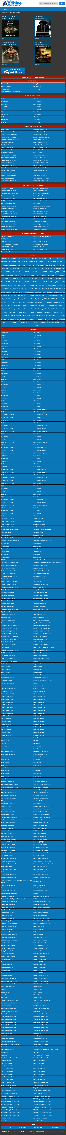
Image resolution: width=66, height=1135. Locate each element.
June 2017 (62, 302)
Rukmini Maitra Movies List (8, 937)
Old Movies (36, 89)
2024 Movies (37, 510)
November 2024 (50, 265)
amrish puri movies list (40, 139)
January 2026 (60, 258)
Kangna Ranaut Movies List (41, 806)
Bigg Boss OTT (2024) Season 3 (10, 636)
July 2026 (13, 258)
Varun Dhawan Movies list (8, 1085)
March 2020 (51, 288)
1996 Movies (4, 354)
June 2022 (30, 278)
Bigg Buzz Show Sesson (40, 636)
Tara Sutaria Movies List (40, 1047)
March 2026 (42, 258)
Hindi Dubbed (5, 89)
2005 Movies (4, 119)
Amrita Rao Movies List (40, 190)
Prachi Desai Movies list (40, 888)
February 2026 (51, 258)
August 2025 (42, 261)
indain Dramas (5, 757)
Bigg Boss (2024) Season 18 (41, 631)
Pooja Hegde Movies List (8, 885)
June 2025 (56, 261)
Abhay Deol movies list (40, 129)
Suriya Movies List (38, 246)
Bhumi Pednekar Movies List (41, 625)
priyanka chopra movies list (9, 216)
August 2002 (5, 322)
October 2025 (24, 261)
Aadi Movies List (38, 518)
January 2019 (34, 295)
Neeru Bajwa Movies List (8, 866)
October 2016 (61, 305)
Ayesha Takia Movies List (8, 195)
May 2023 (4, 275)
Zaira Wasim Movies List (40, 1118)
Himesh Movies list (39, 694)
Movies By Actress (38, 855)
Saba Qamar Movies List (40, 937)
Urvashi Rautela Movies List (9, 1082)
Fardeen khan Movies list (40, 150)
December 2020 (42, 285)
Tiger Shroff (36, 1052)
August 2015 (49, 312)
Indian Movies (5, 759)
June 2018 (30, 299)
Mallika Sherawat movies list (9, 853)
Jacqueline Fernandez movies (41, 201)
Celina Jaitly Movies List (8, 198)
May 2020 (37, 288)
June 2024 (30, 268)
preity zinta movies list (40, 213)
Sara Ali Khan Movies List (8, 956)
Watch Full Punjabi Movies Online (42, 1107)
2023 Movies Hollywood (7, 510)
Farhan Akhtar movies (7, 152)
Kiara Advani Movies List (40, 828)
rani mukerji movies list (40, 216)
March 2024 (51, 268)
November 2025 (15, 261)
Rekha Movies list (6, 219)
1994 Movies (4, 351)
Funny (35, 683)
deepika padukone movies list (42, 198)
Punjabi (35, 893)
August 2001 (35, 322)
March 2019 (17, 295)
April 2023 (10, 275)
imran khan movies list (40, 155)
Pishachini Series (38, 881)
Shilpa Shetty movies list (8, 221)
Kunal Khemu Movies (7, 836)
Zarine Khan (4, 1120)
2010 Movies (37, 112)
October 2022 (61, 275)
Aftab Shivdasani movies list (9, 134)
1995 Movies (37, 351)
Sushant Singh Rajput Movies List (10, 1044)
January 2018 (5, 302)
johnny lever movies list (40, 157)
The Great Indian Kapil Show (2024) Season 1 (46, 1049)
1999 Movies (4, 360)
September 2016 (6, 309)
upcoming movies (6, 1060)
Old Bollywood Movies (7, 872)
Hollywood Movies (38, 716)
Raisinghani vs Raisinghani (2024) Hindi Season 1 (15, 899)
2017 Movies (4, 104)
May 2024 (37, 268)
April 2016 (44, 309)
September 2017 (41, 302)
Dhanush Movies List (7, 241)
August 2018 (16, 299)
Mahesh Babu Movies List (40, 244)
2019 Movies (4, 101)
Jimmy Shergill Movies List (8, 792)
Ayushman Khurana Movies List (42, 623)
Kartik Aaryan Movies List (8, 820)
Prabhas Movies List (7, 246)
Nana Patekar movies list (8, 160)
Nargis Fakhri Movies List (8, 861)
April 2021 (10, 285)
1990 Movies (4, 346)
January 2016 (5, 312)
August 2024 (16, 268)
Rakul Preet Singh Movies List (41, 907)
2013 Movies (4, 109)
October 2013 (24, 319)
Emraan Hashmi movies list (9, 150)
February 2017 (25, 305)
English (35, 661)
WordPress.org (54, 1127)
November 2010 (52, 319)
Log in (9, 1127)
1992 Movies (4, 349)
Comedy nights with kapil (40, 644)
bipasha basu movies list (40, 195)
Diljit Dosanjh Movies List (8, 655)
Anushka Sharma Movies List (9, 193)
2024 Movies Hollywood (7, 513)
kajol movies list (38, 203)
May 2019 (4, 295)
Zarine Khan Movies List (40, 1120)
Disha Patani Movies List (40, 655)
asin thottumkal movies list (41, 193)
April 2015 (10, 315)
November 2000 (59, 322)
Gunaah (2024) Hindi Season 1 (9, 694)
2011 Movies (4, 112)
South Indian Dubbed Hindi (40, 1014)
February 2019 (25, 295)
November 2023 (23, 272)
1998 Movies (37, 357)
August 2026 (5, 258)
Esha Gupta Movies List (8, 677)
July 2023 (56, 272)
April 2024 (44, 268)
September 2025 (33, 261)
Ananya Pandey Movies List (41, 590)
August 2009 (61, 319)
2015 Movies (4, 106)
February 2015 (26, 315)
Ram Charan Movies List (40, 241)
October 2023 (32, 272)
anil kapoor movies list (7, 142)
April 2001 (43, 322)
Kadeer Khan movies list (8, 803)
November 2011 (33, 319)
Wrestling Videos (5, 1118)
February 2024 (60, 268)
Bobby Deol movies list (7, 147)
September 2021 (41, 282)
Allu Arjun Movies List (39, 239)
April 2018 (44, 299)
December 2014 (43, 315)
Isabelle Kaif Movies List (40, 781)
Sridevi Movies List (6, 1033)
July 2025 (49, 261)
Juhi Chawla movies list (8, 203)
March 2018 (51, 299)
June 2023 (62, 272)
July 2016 (23, 309)
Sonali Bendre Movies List (8, 224)
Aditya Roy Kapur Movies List (41, 132)
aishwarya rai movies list (40, 188)
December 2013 (14, 319)
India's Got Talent (38, 757)
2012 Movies (37, 109)
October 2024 (60, 265)
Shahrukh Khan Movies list (41, 173)
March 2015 (17, 315)
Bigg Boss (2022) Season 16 (9, 628)
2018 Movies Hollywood (40, 409)
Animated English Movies (40, 595)
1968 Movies (4, 338)
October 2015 (32, 312)
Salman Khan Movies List (8, 170)
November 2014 (53, 315)
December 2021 (13, 282)
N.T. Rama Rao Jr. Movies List (9, 244)
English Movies (5, 664)
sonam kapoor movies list (41, 224)
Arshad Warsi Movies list (40, 144)
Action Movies (5, 84)
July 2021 (56, 282)
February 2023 (25, 275)
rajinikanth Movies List (7, 162)
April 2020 (44, 288)
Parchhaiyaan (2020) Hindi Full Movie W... (41, 17)
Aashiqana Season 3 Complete (9, 529)
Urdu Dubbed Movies (39, 1060)
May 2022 (37, 278)
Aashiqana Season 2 (39, 524)
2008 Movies (37, 114)
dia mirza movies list (7, 201)
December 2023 (13, 272)
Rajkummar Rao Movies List (9, 901)
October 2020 (61, 285)
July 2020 (23, 288)
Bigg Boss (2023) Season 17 (9, 631)
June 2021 (62, 282)
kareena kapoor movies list (9, 206)
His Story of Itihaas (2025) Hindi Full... (8, 17)
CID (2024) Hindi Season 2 (8, 644)
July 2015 (56, 312)
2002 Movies (37, 362)
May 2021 (4, 285)
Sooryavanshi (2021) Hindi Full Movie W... (41, 43)
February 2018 (60, 299)
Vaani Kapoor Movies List (40, 1082)
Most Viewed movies (7, 855)
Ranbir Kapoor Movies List (8, 165)
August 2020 (16, 288)
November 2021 (23, 282)
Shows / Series (37, 986)
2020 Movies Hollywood (7, 442)
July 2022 (23, 278)
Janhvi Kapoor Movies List (40, 787)
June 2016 (30, 309)
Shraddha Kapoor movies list (41, 219)
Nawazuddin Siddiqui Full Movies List (11, 863)
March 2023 (17, 275)
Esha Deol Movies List (39, 675)
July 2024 (23, 268)
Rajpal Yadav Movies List (40, 162)
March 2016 (51, 309)
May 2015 (4, 315)
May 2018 (37, 299)
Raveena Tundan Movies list (9, 923)
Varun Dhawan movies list (8, 180)
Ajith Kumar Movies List (40, 249)
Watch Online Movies (15, 1131)
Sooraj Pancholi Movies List (9, 1011)
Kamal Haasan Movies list (8, 249)
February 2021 (25, 285)
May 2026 (27, 258)
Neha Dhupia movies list (40, 211)
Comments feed (37, 1127)
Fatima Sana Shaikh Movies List (42, 680)
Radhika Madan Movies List (41, 896)
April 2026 (34, 258)
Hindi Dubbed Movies (7, 696)
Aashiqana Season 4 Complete (42, 529)
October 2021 (32, 282)
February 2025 (21, 265)
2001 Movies (4, 362)
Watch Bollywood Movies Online (10, 1096)
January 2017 (34, 305)
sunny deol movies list (7, 178)
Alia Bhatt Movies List (39, 576)
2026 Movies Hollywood (7, 518)
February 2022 (60, 278)
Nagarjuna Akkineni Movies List (42, 236)
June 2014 (62, 315)
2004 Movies (37, 119)
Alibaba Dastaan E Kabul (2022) (10, 581)
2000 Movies (37, 360)
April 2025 (5, 265)
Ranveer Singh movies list (41, 165)
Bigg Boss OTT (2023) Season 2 (42, 633)
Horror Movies (37, 86)
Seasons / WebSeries (39, 956)
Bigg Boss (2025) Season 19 (9, 633)
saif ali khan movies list (40, 168)
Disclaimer (27, 1131)
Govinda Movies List (39, 152)
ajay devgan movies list (40, 134)
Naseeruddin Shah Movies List (42, 861)
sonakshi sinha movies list (41, 221)
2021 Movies (4, 99)
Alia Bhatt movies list (7, 188)
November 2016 (52, 305)
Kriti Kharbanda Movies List (41, 831)
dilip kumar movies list (40, 147)
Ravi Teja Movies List (7, 239)
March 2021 (17, 285)
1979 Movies (37, 340)
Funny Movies (37, 84)
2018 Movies (37, 101)
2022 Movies (37, 483)
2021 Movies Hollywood (7, 469)
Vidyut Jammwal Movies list (41, 1090)
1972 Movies (37, 338)
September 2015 (41, 312)
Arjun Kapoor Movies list (40, 142)
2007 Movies (4, 117)
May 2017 (4, 305)
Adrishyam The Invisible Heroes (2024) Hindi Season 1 (48, 562)
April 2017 (10, 305)
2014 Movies (37, 106)
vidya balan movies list (40, 229)
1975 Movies (4, 340)
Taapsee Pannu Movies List (8, 1047)
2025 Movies (37, 513)
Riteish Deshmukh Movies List (9, 168)
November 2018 (52, 295)
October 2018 (61, 295)
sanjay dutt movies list (40, 170)
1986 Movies (4, 343)
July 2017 (56, 302)
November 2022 (52, 275)
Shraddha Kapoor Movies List (9, 1000)
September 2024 (6, 268)
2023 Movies (37, 507)
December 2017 (13, 302)
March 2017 (17, 305)
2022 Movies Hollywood (7, 497)
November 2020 (52, 285)
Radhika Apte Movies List (8, 896)
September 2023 (41, 272)
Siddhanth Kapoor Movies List (9, 1003)
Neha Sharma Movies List (8, 869)
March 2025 (12, 265)
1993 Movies (37, 349)
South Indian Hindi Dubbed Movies (10, 91)
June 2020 (30, 288)
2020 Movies (37, 99)
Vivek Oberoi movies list (40, 180)
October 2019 (32, 292)
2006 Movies (37, 117)
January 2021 (34, 285)
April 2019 (10, 295)
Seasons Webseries (6, 975)
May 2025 (62, 261)
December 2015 (13, 312)
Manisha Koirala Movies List (41, 853)
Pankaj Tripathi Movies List (8, 874)
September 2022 (6, 278)
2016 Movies (37, 104)
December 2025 (5, 261)
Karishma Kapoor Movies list (41, 206)
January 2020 (5, 292)
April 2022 (44, 278)
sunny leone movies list (8, 226)
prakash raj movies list (8, 890)
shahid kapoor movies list (8, 173)
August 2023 (49, 272)
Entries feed (22, 1127)
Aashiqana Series (6, 532)
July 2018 (23, 299)
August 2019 (49, 292)
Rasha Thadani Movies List (41, 921)
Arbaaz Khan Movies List (40, 609)
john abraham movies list (8, 157)
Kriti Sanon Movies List (7, 833)
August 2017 (49, 302)
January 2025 (30, 265)
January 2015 (34, 315)
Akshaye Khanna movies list (41, 137)
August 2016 (16, 309)
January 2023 (34, 275)
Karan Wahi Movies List (40, 811)
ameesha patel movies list (8, 190)
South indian (36, 1011)
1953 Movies (37, 332)
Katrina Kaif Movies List (7, 208)
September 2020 (6, 288)
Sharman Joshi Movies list (8, 175)
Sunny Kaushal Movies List (8, 1041)
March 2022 (51, 278)
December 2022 (42, 275)
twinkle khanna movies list (9, 229)
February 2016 (60, 309)
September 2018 (6, 299)
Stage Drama (37, 1033)
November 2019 (23, 292)
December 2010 (42, 319)
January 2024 (5, 272)
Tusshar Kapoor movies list (41, 178)
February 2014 (5, 319)
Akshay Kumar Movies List (8, 137)
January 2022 (5, 282)
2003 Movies (4, 122)
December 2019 (13, 292)
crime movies (5, 647)
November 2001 (25, 322)
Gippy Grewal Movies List (40, 685)
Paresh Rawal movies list (40, 160)
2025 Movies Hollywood (7, 516)
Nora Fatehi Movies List (40, 869)
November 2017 (23, 302)
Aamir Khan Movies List (7, 129)
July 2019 (56, 292)
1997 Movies (4, 357)
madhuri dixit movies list (8, 211)
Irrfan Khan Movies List (7, 781)
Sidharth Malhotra (38, 1003)
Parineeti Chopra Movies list (9, 213)
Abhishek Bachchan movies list (10, 132)
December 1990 (33, 326)
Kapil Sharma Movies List (8, 811)
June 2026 (20, 258)
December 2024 (40, 265)
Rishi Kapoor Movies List (8, 932)
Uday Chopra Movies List (40, 1057)
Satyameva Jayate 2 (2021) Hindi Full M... (9, 43)
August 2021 (49, 282)
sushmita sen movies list (40, 226)
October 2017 (32, 302)
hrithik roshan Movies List (8, 155)
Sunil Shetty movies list (40, 175)
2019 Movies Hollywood (40, 425)
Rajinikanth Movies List (7, 236)
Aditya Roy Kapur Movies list (41, 560)
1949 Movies (4, 332)
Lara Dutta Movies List (39, 208)
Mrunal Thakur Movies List (8, 858)
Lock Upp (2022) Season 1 (8, 839)
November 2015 (23, 312)
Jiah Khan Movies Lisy (39, 790)
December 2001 (15, 322)
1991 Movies (37, 346)
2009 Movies (4, 114)
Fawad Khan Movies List (8, 683)
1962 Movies (37, 335)
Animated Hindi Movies (7, 601)
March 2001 (50, 322)
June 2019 (62, 292)
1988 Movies (37, 343)
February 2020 (60, 288)
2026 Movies (37, 516)
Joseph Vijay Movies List (8, 252)
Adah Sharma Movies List (8, 560)
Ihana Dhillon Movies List (8, 754)
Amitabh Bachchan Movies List (9, 139)
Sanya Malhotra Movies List (41, 953)
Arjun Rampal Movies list (8, 144)
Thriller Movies (5, 1052)
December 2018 (42, 295)
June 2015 (62, 312)
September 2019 (41, 292)
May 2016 (37, 309)
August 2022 (16, 278)
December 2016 (42, 305)
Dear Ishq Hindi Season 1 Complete (43, 647)
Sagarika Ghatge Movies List (9, 940)
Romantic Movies (6, 86)
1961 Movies (4, 335)
